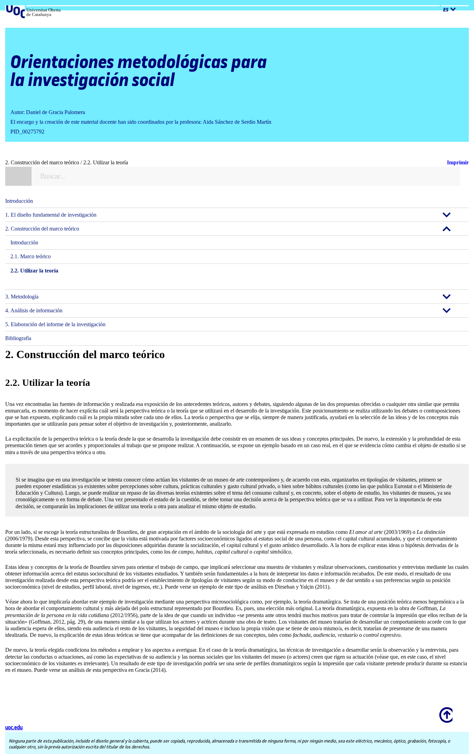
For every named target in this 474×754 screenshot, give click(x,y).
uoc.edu (14, 728)
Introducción (19, 201)
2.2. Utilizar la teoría (34, 271)
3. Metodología (22, 297)
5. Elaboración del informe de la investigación (55, 324)
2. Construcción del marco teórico (42, 229)
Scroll (444, 710)
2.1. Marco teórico (30, 256)
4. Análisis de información (33, 310)
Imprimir (458, 162)
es (445, 10)
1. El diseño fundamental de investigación (50, 215)
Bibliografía (18, 338)
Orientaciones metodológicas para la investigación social (138, 71)
